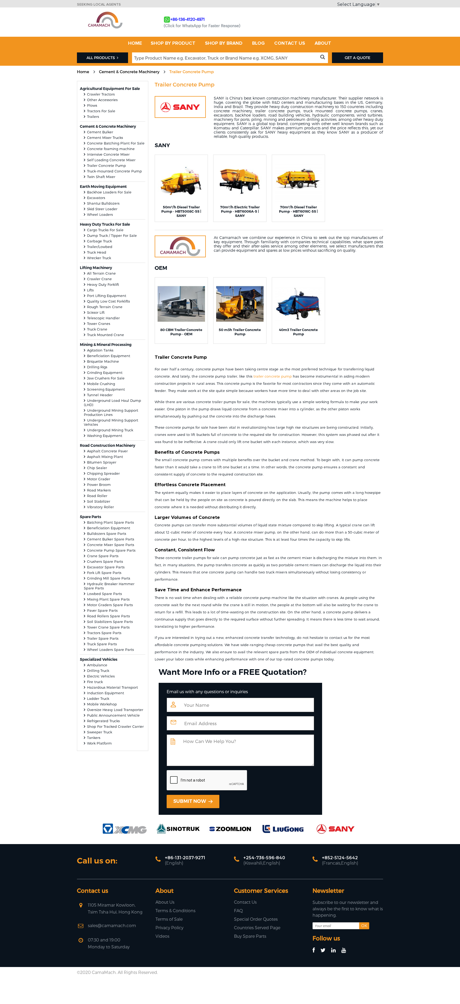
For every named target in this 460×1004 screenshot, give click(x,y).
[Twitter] (325, 950)
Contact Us (245, 901)
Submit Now (190, 801)
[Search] (323, 57)
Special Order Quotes (256, 919)
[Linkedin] (335, 950)
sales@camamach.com (112, 925)
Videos (162, 936)
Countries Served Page (257, 927)
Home (83, 71)
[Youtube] (346, 950)
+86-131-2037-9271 (185, 857)
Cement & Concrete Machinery (129, 71)
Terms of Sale (169, 919)
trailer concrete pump (272, 376)
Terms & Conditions (175, 910)
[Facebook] (316, 950)
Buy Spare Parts (250, 936)
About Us (164, 901)
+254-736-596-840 (264, 857)
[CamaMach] (105, 13)
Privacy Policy (169, 927)
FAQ (238, 910)
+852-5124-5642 (340, 857)
